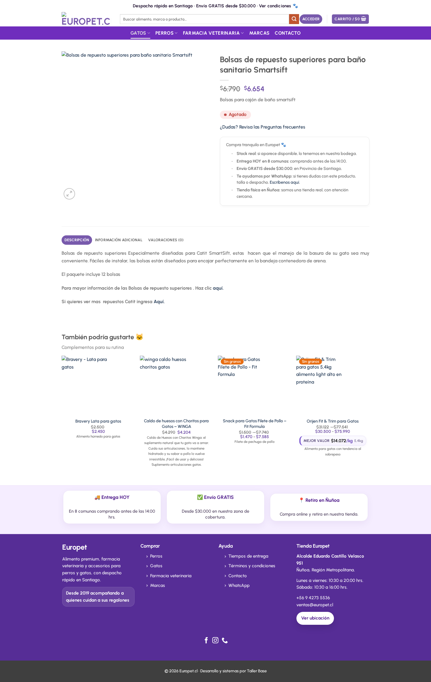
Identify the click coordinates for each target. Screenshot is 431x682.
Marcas (259, 33)
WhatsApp (239, 585)
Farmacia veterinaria (170, 575)
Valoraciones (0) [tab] (166, 240)
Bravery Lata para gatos (98, 421)
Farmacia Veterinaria (211, 33)
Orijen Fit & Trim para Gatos (333, 421)
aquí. (218, 288)
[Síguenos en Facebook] (206, 640)
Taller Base (257, 671)
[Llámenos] (225, 640)
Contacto (288, 33)
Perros (164, 33)
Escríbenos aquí (284, 182)
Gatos (138, 33)
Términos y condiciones (251, 565)
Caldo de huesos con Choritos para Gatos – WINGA (176, 423)
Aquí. (159, 301)
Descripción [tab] (77, 240)
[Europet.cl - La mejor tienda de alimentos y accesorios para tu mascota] (86, 19)
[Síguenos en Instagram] (215, 640)
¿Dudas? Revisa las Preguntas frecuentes (262, 127)
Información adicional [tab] (118, 240)
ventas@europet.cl (314, 604)
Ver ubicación (315, 618)
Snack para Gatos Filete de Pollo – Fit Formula (254, 423)
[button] (311, 19)
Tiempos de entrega (248, 556)
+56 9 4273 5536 (313, 597)
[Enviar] (294, 19)
